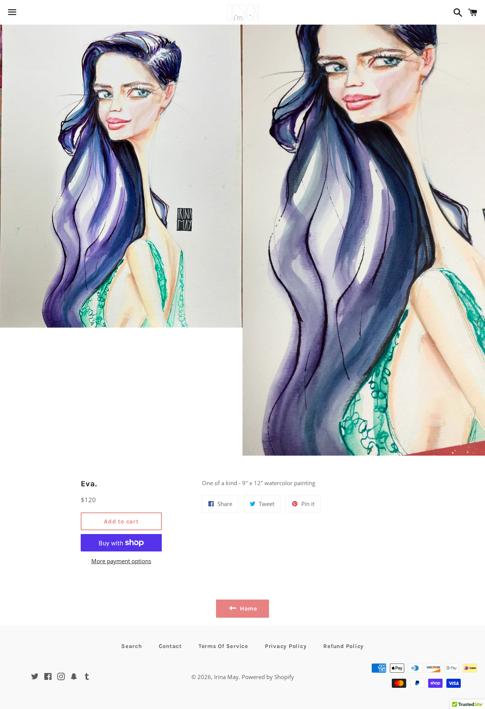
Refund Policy (343, 646)
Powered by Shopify (268, 677)
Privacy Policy (286, 646)
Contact (170, 646)
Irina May (226, 677)
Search (131, 646)
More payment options (121, 561)
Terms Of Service (223, 646)
